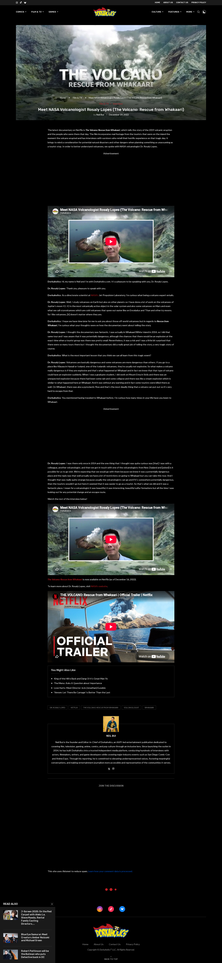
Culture (156, 12)
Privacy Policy (198, 2)
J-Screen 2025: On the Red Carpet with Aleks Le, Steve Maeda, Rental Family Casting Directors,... (36, 917)
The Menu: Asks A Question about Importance (78, 683)
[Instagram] (17, 2)
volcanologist (131, 707)
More (189, 12)
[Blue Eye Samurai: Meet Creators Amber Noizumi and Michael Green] (10, 938)
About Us (168, 2)
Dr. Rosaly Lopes (57, 707)
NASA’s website (99, 586)
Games (52, 12)
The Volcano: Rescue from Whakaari (100, 707)
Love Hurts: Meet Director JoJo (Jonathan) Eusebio (80, 687)
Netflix (74, 707)
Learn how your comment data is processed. (110, 871)
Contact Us (182, 2)
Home (157, 2)
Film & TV (36, 12)
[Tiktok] (21, 2)
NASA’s (94, 295)
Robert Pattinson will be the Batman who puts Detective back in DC (35, 954)
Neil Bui (100, 114)
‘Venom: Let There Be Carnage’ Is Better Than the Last (82, 692)
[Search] (198, 11)
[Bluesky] (25, 2)
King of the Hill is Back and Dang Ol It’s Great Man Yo (81, 678)
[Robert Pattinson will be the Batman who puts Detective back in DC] (10, 954)
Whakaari (149, 707)
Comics (20, 12)
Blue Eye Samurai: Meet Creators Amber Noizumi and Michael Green (35, 937)
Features (173, 12)
